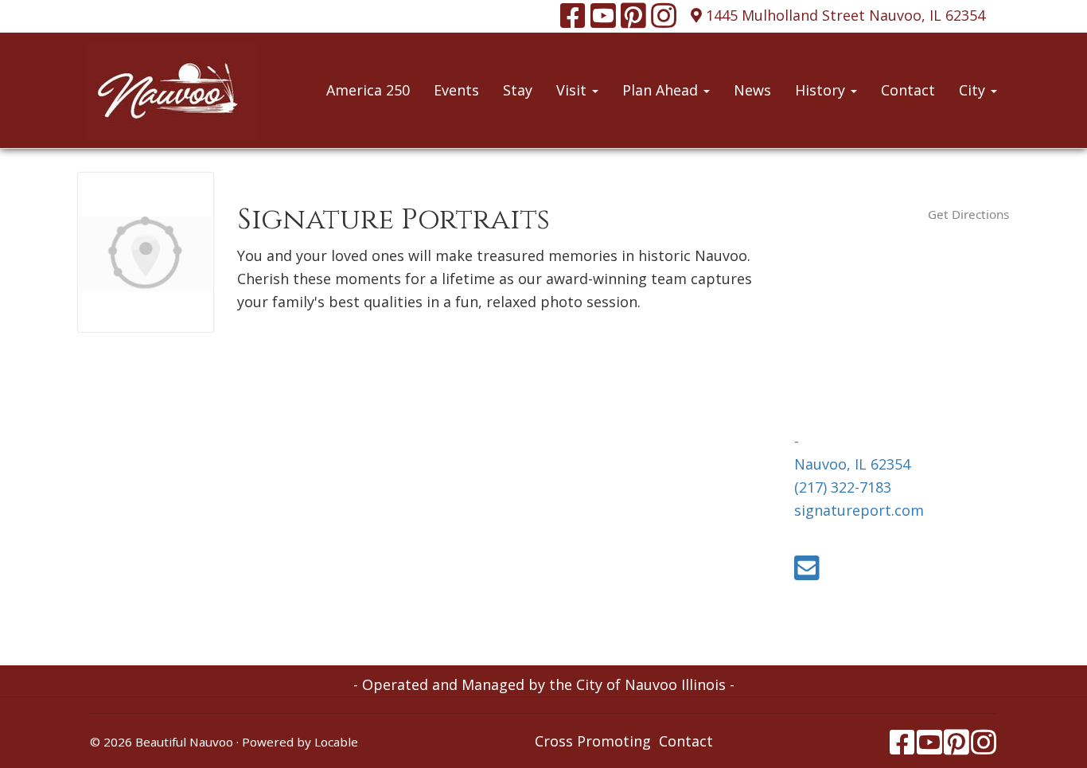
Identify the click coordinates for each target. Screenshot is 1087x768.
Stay (517, 89)
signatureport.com (859, 510)
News (752, 89)
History (822, 89)
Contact (908, 89)
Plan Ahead (662, 89)
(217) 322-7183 (842, 487)
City (974, 89)
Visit (573, 89)
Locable (336, 742)
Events (456, 89)
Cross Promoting (593, 740)
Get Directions (968, 214)
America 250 (368, 89)
